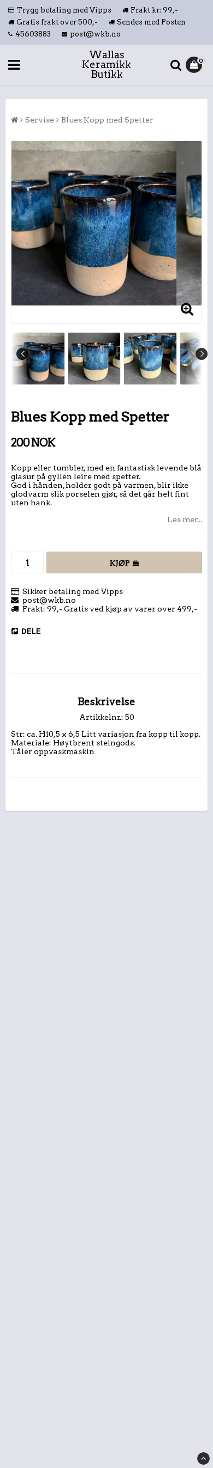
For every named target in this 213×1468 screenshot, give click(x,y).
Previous (22, 354)
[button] (195, 64)
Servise (39, 119)
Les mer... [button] (184, 519)
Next (202, 354)
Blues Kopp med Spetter (107, 119)
